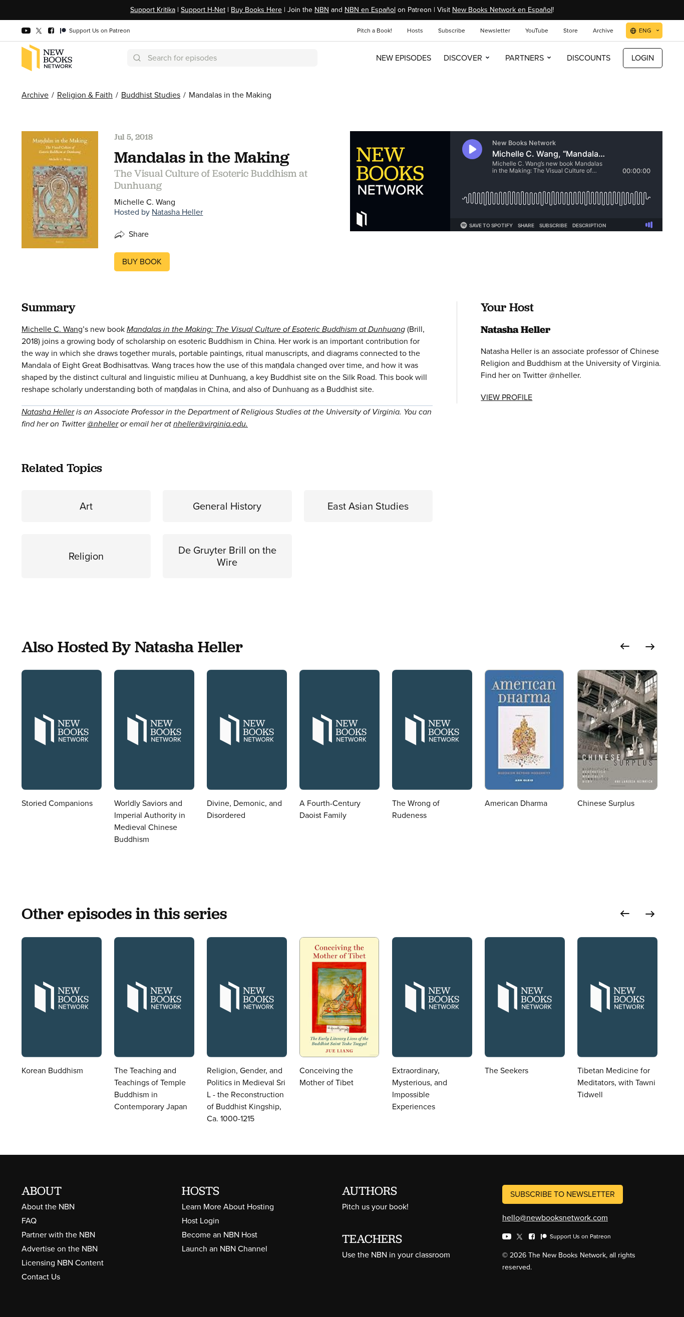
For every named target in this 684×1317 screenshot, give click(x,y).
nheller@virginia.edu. (210, 423)
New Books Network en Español (502, 10)
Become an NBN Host (219, 1234)
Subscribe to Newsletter (562, 1194)
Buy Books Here (256, 10)
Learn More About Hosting (228, 1206)
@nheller (102, 423)
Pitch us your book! (375, 1206)
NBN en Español (370, 10)
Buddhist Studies (150, 95)
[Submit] (136, 58)
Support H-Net (203, 10)
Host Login (200, 1220)
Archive (35, 95)
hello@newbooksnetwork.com (555, 1217)
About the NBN (48, 1206)
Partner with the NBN (58, 1234)
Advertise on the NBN (60, 1248)
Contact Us (41, 1276)
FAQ (29, 1220)
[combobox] (222, 58)
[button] (624, 646)
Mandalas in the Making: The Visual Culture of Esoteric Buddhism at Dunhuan (264, 329)
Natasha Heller (177, 212)
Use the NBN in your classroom (396, 1254)
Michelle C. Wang (52, 329)
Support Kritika (152, 10)
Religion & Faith (85, 95)
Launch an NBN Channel (224, 1248)
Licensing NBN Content (63, 1262)
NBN (321, 10)
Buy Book (142, 261)
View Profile (506, 397)
